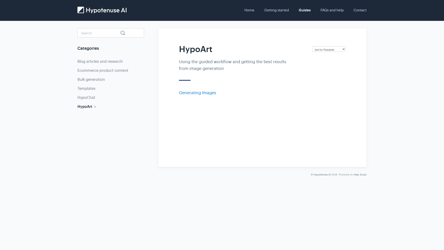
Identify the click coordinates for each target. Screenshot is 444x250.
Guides (305, 10)
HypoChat (86, 97)
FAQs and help (332, 10)
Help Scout (360, 174)
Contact (360, 10)
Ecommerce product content (102, 70)
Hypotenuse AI (322, 174)
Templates (86, 88)
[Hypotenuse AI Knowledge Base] (101, 10)
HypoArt (85, 106)
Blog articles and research (100, 61)
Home (249, 10)
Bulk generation (91, 79)
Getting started (276, 10)
